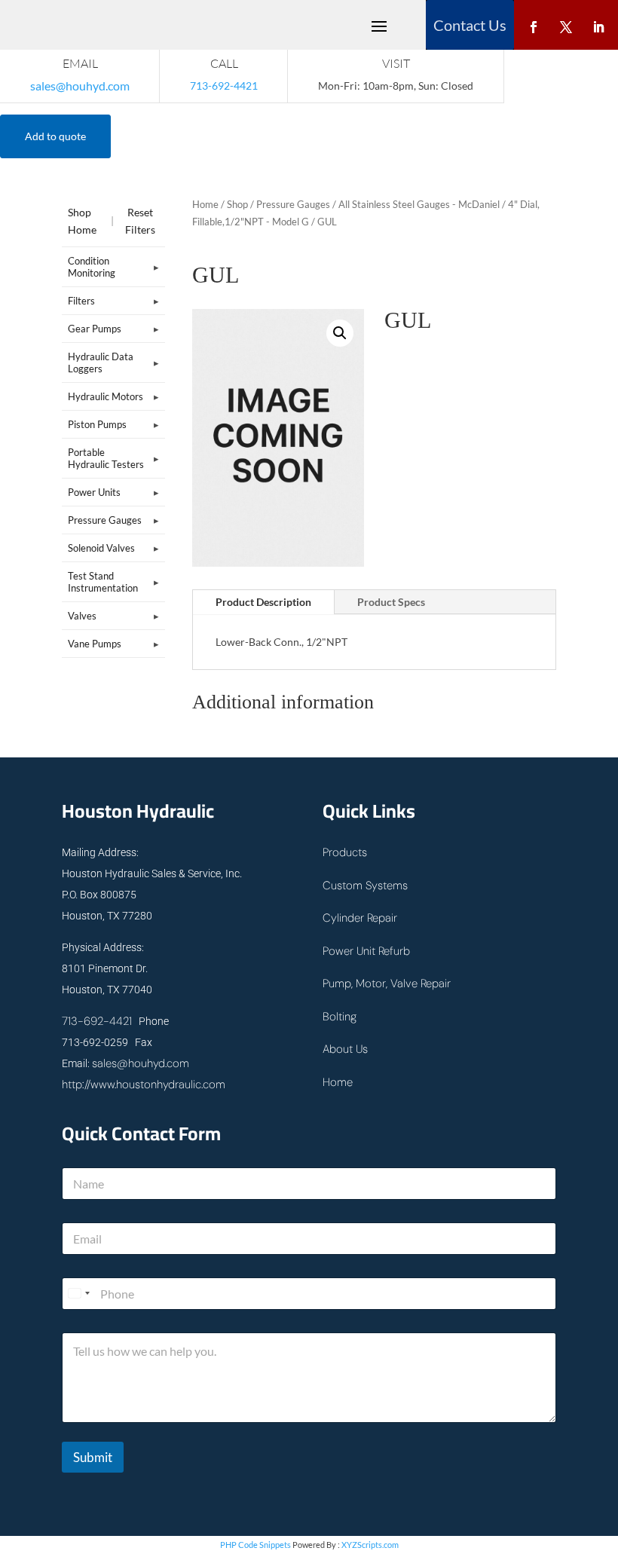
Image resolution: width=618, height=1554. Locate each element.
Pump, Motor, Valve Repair (387, 983)
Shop (237, 204)
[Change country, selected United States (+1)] (78, 1293)
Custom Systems (365, 885)
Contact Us (469, 25)
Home (205, 204)
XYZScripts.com (370, 1544)
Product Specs (391, 601)
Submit (92, 1457)
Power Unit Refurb (366, 951)
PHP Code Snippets (255, 1544)
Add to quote (55, 136)
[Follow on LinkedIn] (598, 24)
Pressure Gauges (293, 204)
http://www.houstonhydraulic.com (143, 1084)
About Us (345, 1049)
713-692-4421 (97, 1021)
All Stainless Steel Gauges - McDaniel (419, 204)
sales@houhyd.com (80, 85)
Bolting (340, 1016)
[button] (339, 333)
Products (345, 852)
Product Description (263, 601)
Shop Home (82, 221)
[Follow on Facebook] (534, 24)
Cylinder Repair (360, 917)
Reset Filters (140, 221)
